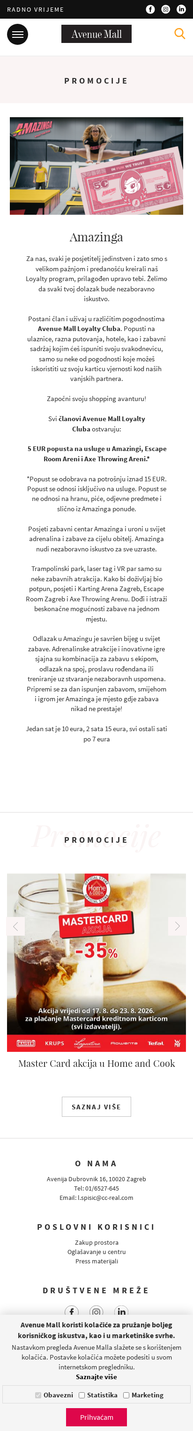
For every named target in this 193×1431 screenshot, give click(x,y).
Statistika (102, 1394)
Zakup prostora (97, 1242)
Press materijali (96, 1261)
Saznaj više (96, 1106)
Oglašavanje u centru (96, 1252)
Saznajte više (96, 1376)
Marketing (147, 1394)
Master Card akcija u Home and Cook (96, 1063)
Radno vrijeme (35, 9)
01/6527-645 (102, 1188)
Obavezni (58, 1394)
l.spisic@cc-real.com (106, 1197)
